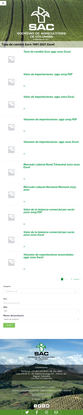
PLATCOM (47, 396)
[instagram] (43, 405)
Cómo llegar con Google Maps (41, 378)
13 (71, 279)
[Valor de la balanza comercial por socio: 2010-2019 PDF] (11, 209)
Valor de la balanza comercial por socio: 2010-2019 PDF (49, 211)
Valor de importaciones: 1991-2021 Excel (48, 96)
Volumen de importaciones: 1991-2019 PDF (50, 119)
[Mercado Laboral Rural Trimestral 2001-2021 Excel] (11, 164)
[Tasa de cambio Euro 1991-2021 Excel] (11, 51)
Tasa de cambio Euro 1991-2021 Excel (47, 51)
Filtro (9, 325)
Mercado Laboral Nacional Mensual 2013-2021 (50, 188)
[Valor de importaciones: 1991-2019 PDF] (11, 74)
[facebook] (35, 405)
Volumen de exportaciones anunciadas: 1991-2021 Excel (48, 256)
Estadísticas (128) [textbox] (40, 291)
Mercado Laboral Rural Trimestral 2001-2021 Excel (51, 166)
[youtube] (47, 405)
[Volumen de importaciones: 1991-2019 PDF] (11, 119)
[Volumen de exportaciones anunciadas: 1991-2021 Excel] (11, 254)
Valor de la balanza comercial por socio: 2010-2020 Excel (49, 233)
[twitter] (39, 405)
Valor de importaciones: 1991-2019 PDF (48, 74)
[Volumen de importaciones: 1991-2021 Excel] (11, 141)
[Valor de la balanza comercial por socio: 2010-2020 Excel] (11, 232)
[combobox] (41, 291)
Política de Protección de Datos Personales (55, 390)
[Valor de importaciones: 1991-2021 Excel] (11, 96)
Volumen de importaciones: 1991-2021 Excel (51, 141)
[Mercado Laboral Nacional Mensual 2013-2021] (11, 186)
